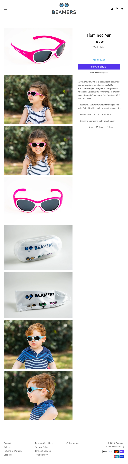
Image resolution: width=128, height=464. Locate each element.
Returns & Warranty (13, 451)
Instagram (73, 443)
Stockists (8, 455)
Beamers (120, 443)
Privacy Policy (41, 447)
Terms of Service (43, 451)
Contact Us (9, 443)
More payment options (99, 73)
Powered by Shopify (115, 446)
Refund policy (41, 455)
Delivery (8, 447)
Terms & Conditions (44, 443)
